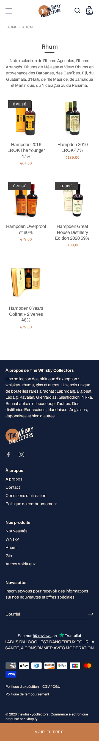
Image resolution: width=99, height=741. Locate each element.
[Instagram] (21, 454)
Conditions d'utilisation (26, 495)
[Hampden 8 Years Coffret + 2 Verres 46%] (26, 281)
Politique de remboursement (31, 504)
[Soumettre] (91, 614)
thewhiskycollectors (33, 714)
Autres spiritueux (21, 564)
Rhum (11, 547)
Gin (9, 555)
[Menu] (9, 11)
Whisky (12, 539)
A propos (14, 479)
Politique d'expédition (22, 687)
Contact (13, 487)
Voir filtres (49, 732)
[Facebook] (8, 454)
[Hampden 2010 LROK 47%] (72, 117)
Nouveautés (17, 531)
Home (12, 27)
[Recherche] (78, 12)
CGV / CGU (51, 687)
